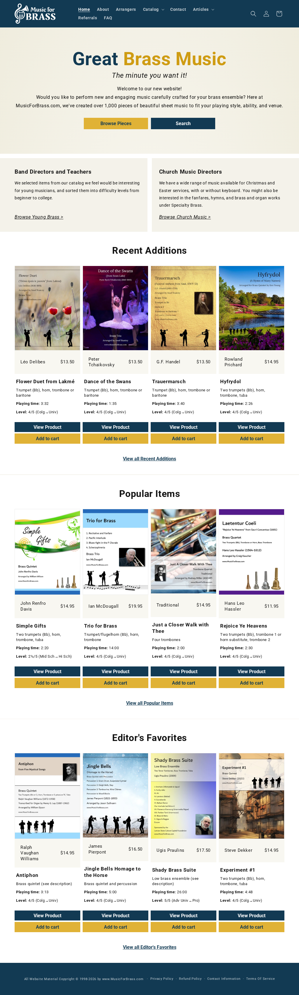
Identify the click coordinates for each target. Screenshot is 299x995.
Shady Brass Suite (174, 870)
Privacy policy (161, 979)
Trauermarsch (169, 381)
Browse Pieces (115, 123)
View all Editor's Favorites (149, 947)
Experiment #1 (237, 870)
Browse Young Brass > (39, 217)
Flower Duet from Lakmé (45, 381)
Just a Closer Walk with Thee (180, 628)
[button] (153, 9)
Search (183, 123)
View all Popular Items (149, 703)
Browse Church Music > (185, 217)
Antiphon (27, 875)
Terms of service (260, 979)
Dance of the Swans (107, 381)
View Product (47, 427)
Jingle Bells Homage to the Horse (112, 872)
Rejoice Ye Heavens (243, 626)
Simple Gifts (31, 626)
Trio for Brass (100, 626)
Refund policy (190, 979)
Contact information (223, 979)
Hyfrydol (230, 381)
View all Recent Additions (149, 459)
